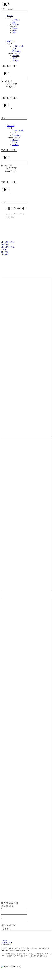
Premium (15, 24)
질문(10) (4, 252)
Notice (14, 32)
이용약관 (4, 940)
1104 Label (16, 20)
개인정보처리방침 (6, 942)
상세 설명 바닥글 (7, 247)
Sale (13, 22)
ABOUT (10, 16)
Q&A (14, 30)
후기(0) (4, 249)
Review (15, 28)
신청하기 (6, 928)
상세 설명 (4, 244)
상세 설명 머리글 (7, 242)
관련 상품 (4, 254)
